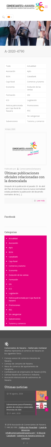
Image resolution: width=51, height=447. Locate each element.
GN (28, 95)
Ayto (29, 71)
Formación (10, 95)
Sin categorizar (33, 116)
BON (8, 76)
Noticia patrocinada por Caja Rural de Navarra (14, 108)
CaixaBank (31, 76)
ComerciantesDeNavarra (30, 168)
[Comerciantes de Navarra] (25, 6)
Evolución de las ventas (34, 88)
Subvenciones (12, 121)
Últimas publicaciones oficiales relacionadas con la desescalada (24, 177)
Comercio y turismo (35, 81)
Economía (10, 87)
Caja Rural (10, 81)
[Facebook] (23, 443)
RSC (29, 110)
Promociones (33, 105)
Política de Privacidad (28, 427)
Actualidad (31, 66)
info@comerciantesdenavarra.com (20, 433)
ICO (7, 100)
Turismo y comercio (35, 121)
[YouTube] (27, 443)
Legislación (32, 100)
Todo (8, 66)
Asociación (10, 71)
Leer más (41, 200)
